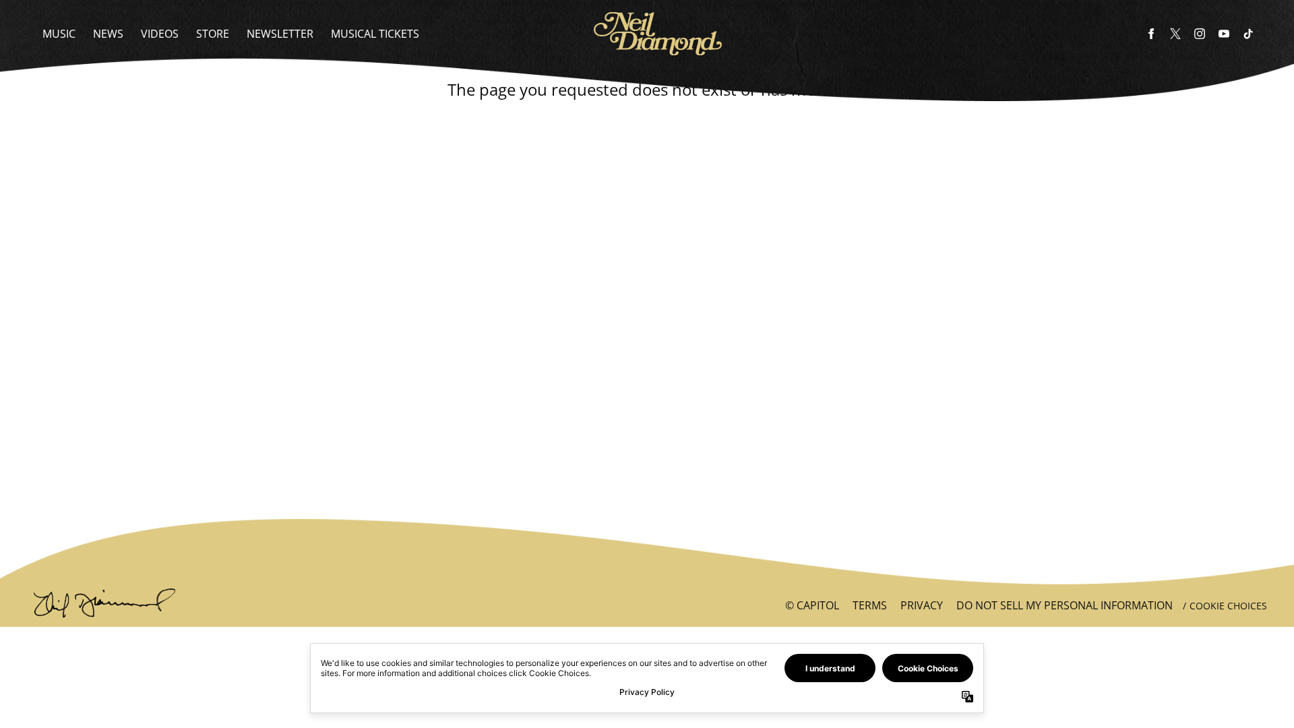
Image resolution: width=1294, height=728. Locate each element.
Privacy (921, 605)
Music (58, 33)
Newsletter (280, 33)
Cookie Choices (1228, 605)
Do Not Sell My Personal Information (1064, 605)
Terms (870, 605)
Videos (160, 33)
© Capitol (812, 605)
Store (212, 33)
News (108, 33)
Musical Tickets (375, 33)
